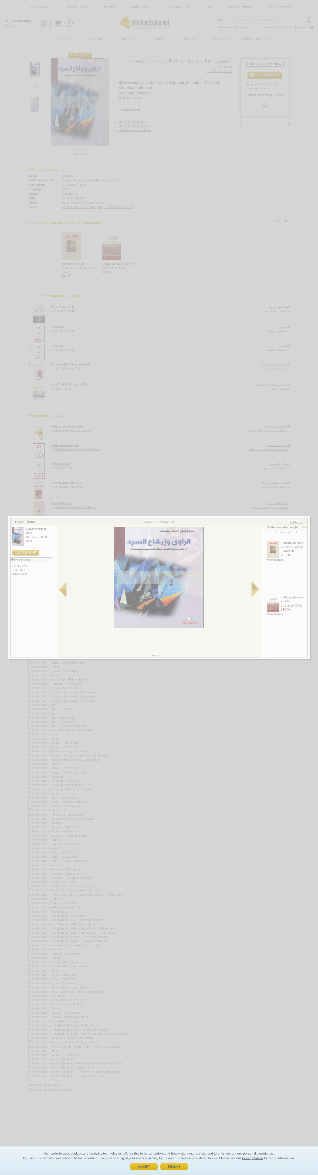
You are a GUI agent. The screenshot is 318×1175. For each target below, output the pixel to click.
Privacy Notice (252, 1158)
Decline (174, 1166)
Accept (144, 1166)
